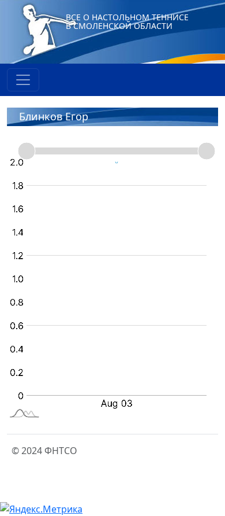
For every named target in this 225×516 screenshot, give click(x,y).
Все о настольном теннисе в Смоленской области (127, 21)
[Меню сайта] (23, 79)
